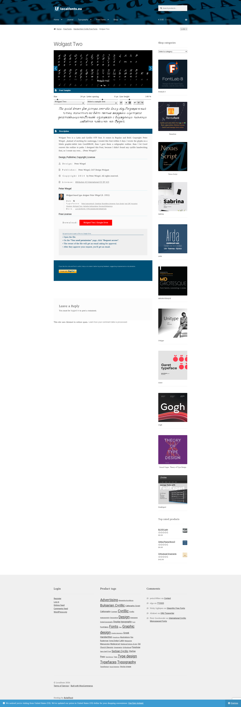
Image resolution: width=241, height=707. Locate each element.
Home (56, 19)
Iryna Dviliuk (114, 641)
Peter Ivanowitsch (87, 204)
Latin (121, 640)
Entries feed (59, 605)
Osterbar (98, 204)
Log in (56, 602)
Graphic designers (117, 633)
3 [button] (104, 85)
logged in (75, 310)
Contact (167, 598)
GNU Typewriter (167, 613)
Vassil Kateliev (114, 667)
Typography (83, 19)
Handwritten (106, 637)
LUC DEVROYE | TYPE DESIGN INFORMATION (90, 209)
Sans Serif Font (105, 651)
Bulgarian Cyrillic (112, 605)
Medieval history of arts (129, 644)
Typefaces (108, 662)
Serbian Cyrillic (120, 651)
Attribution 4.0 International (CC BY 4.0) (92, 182)
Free (120, 627)
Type (115, 657)
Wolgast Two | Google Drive (95, 222)
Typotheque (104, 667)
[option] (103, 69)
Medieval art (115, 644)
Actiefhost (68, 698)
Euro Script (120, 204)
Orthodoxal (127, 647)
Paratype (136, 647)
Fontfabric (104, 627)
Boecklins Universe (108, 204)
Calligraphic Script (132, 606)
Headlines (116, 637)
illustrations (125, 637)
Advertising (109, 600)
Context (114, 612)
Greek (126, 633)
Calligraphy (105, 611)
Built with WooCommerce (82, 686)
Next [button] (150, 68)
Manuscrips (105, 644)
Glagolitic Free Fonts (176, 608)
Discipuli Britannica (105, 206)
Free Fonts (101, 19)
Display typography (122, 621)
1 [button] (101, 85)
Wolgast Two (77, 206)
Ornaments (118, 647)
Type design (127, 656)
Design (124, 617)
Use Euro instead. (136, 703)
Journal (70, 19)
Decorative (114, 618)
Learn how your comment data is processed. (108, 322)
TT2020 (160, 603)
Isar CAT (127, 204)
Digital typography (106, 622)
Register (57, 598)
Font (133, 622)
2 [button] (103, 85)
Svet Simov (109, 657)
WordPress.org (60, 612)
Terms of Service (61, 686)
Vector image (125, 666)
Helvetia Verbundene (90, 206)
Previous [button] (55, 68)
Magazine (128, 641)
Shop (115, 19)
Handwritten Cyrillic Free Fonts (85, 29)
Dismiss (234, 703)
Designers (134, 618)
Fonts (113, 626)
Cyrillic (123, 611)
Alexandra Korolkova (125, 600)
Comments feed (61, 608)
